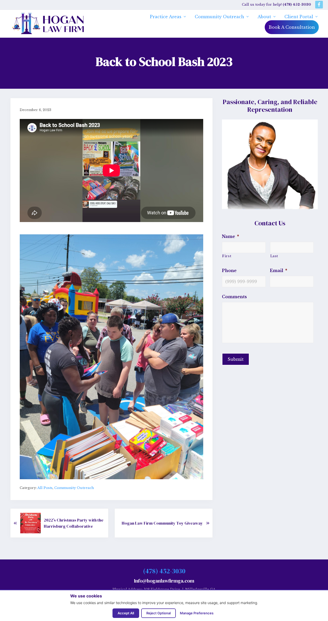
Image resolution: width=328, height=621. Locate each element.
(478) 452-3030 (164, 571)
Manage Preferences (196, 613)
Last (274, 256)
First (226, 256)
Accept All (126, 613)
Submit (236, 359)
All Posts (45, 488)
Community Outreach (74, 488)
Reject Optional (158, 613)
